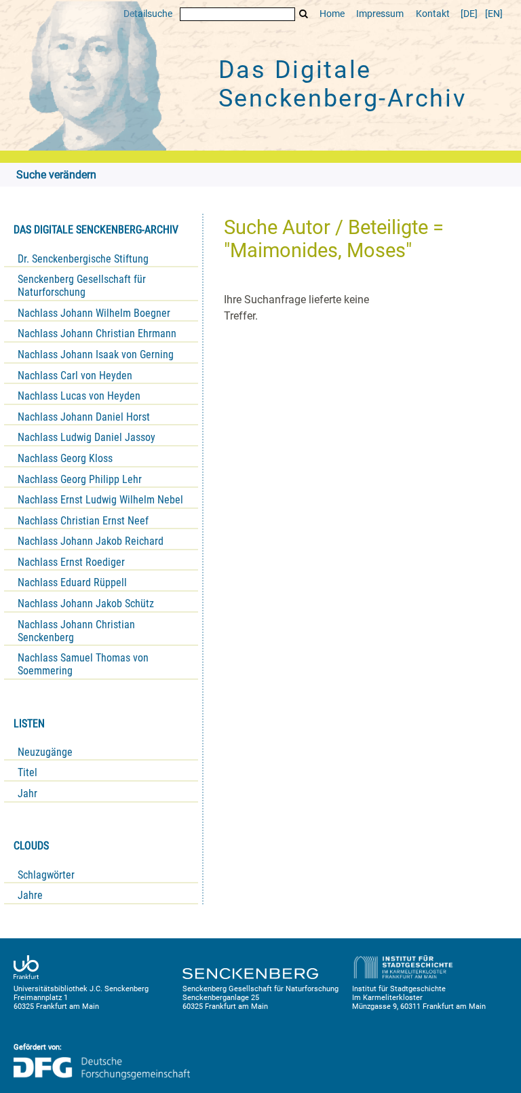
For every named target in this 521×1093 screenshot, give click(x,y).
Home (332, 14)
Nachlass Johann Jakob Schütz (86, 603)
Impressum (380, 14)
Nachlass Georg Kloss (65, 458)
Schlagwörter (46, 874)
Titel (27, 772)
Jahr (27, 793)
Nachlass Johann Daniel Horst (84, 416)
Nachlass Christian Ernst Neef (83, 520)
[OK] (304, 14)
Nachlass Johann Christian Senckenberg (76, 631)
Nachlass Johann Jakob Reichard (90, 541)
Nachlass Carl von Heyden (75, 375)
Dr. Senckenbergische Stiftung (83, 258)
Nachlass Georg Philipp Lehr (80, 479)
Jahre (30, 895)
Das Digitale (342, 84)
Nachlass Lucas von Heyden (79, 395)
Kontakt (433, 14)
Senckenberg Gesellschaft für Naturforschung (82, 286)
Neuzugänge (45, 752)
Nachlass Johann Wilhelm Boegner (94, 313)
